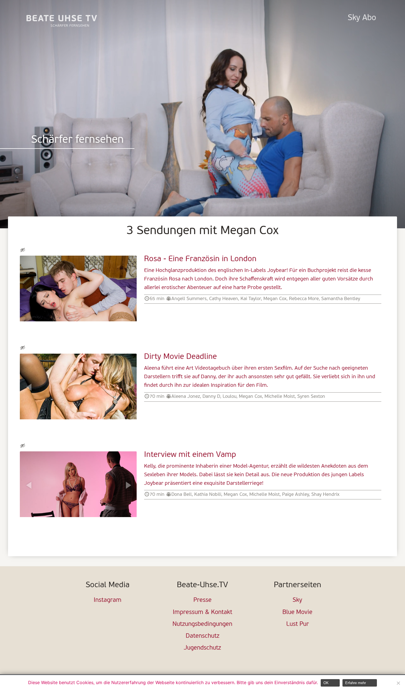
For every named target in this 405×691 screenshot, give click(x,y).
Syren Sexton (311, 396)
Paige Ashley (295, 494)
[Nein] (398, 683)
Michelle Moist (279, 396)
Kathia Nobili (207, 494)
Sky (297, 600)
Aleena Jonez (185, 396)
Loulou (229, 396)
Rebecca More (304, 298)
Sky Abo (362, 18)
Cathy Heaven (223, 298)
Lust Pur (297, 624)
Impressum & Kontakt (202, 612)
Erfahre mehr (355, 683)
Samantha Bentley (340, 298)
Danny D (211, 396)
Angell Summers (189, 298)
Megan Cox (275, 298)
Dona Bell (181, 494)
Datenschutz (202, 636)
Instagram (107, 600)
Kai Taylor (251, 298)
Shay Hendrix (325, 494)
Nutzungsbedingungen (202, 624)
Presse (202, 600)
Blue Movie (297, 612)
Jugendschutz (202, 648)
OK (326, 683)
